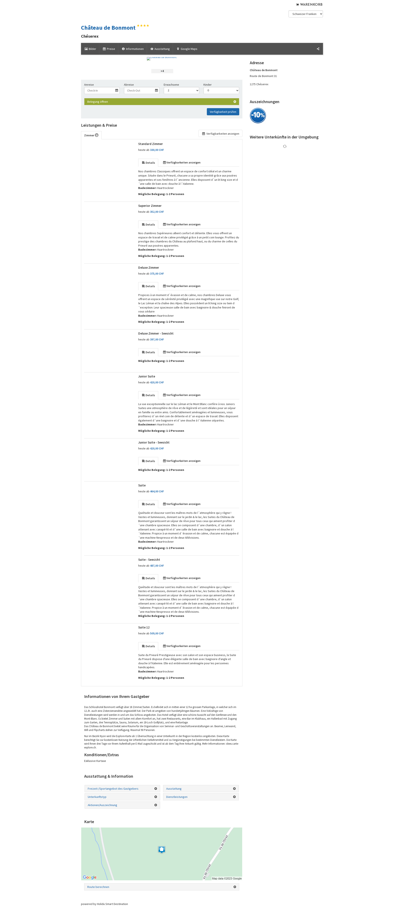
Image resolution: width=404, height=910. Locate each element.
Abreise (129, 84)
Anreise (89, 84)
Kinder (207, 84)
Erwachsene (171, 84)
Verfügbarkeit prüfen (223, 112)
